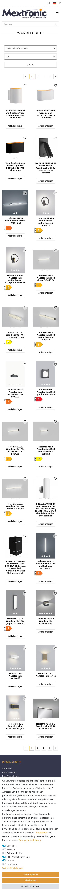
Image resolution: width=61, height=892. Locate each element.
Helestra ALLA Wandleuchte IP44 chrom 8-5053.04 (46, 277)
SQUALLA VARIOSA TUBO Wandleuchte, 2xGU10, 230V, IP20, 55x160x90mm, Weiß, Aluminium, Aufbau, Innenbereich (46, 510)
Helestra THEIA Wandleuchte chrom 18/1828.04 (15, 220)
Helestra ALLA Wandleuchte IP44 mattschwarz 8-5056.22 (46, 336)
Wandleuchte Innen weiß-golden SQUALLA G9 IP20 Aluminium (46, 114)
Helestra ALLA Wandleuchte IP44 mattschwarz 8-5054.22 (15, 450)
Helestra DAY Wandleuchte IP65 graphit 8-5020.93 (46, 392)
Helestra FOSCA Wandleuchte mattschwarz (46, 621)
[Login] (48, 3)
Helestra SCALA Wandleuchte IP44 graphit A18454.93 (15, 621)
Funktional (12, 864)
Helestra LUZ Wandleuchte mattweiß (15, 675)
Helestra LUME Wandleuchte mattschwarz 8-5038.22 (15, 393)
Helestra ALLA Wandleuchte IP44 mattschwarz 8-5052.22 (46, 450)
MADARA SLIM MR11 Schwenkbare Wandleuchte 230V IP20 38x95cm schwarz (45, 168)
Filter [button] (31, 64)
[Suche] (56, 25)
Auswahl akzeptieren (30, 886)
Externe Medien (14, 853)
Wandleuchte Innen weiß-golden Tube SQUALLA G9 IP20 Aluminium (15, 114)
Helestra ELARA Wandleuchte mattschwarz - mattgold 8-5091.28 (15, 279)
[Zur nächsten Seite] (50, 76)
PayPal (10, 860)
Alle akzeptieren (30, 874)
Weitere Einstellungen (12, 868)
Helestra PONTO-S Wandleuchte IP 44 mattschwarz (45, 726)
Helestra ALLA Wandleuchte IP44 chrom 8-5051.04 (15, 334)
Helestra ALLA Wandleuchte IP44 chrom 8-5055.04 (15, 506)
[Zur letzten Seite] (55, 76)
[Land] (54, 3)
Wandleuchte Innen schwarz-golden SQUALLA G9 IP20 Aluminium (15, 167)
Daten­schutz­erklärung (30, 840)
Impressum (41, 832)
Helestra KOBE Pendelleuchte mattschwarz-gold (15, 726)
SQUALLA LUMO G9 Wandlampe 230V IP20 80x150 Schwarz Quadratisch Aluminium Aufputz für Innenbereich (15, 567)
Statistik (11, 849)
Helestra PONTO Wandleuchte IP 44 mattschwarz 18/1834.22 (45, 565)
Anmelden (7, 768)
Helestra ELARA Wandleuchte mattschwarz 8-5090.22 (46, 222)
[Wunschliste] (59, 3)
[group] (15, 147)
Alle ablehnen (30, 880)
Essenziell (12, 846)
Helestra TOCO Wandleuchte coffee (46, 674)
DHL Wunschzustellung (18, 857)
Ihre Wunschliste (10, 776)
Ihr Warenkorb (9, 772)
